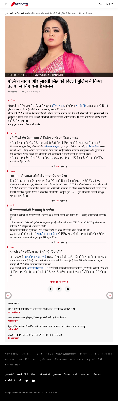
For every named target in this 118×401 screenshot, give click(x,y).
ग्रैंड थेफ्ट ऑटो (13, 338)
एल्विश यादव (58, 105)
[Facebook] (50, 289)
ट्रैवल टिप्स (49, 353)
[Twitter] (59, 289)
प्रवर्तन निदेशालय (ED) (37, 268)
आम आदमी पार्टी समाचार (89, 353)
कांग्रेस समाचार (26, 353)
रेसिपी (100, 359)
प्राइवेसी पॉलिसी (22, 374)
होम (6, 13)
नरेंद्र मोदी (38, 353)
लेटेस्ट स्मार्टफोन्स (61, 359)
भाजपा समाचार (107, 353)
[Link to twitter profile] (26, 381)
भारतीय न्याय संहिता (47, 233)
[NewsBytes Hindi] (19, 4)
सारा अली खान (14, 312)
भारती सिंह (81, 105)
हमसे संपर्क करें (44, 374)
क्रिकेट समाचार (31, 359)
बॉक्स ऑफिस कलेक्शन (13, 359)
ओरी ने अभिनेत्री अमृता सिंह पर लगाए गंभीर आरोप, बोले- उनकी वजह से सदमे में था (41, 309)
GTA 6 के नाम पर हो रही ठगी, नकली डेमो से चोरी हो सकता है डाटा (35, 335)
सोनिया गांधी (13, 329)
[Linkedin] (68, 289)
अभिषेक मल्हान (51, 146)
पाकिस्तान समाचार (77, 359)
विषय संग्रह (98, 374)
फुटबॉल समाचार (45, 359)
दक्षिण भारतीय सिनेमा (13, 364)
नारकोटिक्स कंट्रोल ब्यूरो (35, 256)
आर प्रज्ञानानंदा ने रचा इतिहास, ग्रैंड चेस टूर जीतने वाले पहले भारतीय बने (37, 317)
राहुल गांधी (91, 359)
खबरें (11, 13)
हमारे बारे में (9, 374)
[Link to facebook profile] (19, 381)
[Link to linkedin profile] (33, 381)
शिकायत (67, 374)
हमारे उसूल (57, 374)
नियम (33, 374)
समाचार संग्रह (86, 374)
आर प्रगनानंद (13, 321)
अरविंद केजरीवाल (11, 353)
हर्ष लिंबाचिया (92, 146)
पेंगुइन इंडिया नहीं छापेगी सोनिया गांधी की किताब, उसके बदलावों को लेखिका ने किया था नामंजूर (47, 326)
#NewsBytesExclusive (66, 353)
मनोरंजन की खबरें (22, 13)
